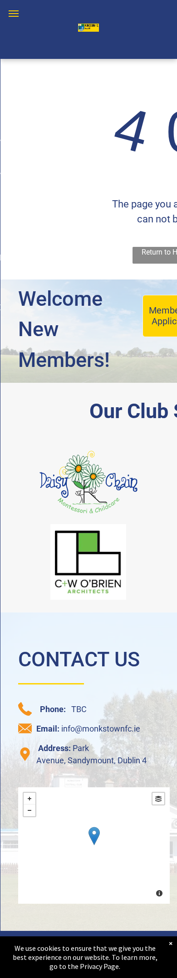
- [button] (29, 810)
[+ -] (94, 845)
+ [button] (29, 799)
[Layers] (158, 799)
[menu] (14, 14)
